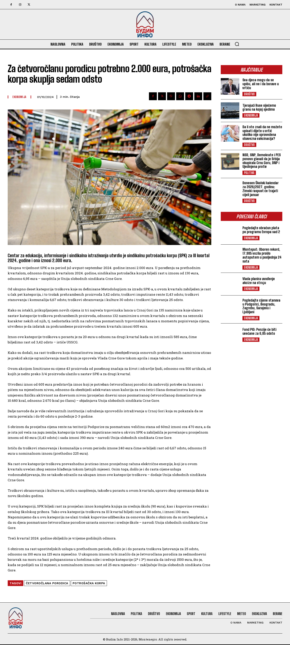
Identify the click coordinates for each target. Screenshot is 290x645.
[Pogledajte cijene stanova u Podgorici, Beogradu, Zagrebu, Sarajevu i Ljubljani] (230, 306)
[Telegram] (189, 96)
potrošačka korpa (89, 583)
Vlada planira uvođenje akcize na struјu (258, 281)
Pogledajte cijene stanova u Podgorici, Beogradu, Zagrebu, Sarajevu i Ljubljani (261, 306)
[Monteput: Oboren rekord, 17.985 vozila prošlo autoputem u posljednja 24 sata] (230, 256)
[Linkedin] (198, 96)
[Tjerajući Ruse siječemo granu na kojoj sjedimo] (230, 110)
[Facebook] (11, 4)
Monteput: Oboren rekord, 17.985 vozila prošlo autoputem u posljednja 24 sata (262, 255)
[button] (237, 44)
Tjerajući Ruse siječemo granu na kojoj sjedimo (259, 107)
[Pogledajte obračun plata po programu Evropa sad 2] (230, 233)
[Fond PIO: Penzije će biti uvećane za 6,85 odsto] (230, 334)
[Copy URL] (207, 96)
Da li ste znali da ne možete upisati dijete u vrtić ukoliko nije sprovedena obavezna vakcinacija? (262, 133)
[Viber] (171, 96)
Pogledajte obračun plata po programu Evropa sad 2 (261, 230)
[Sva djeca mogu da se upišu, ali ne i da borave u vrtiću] (230, 86)
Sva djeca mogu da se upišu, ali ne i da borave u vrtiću (260, 84)
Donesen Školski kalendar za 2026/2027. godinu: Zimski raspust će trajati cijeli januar (260, 189)
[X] (28, 4)
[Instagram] (20, 4)
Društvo (249, 94)
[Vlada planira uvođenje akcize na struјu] (230, 284)
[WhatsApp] (180, 96)
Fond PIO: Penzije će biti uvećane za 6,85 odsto (259, 331)
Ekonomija (251, 115)
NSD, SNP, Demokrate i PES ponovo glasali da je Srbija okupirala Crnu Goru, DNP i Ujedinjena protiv (261, 161)
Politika (249, 173)
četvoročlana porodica (47, 583)
